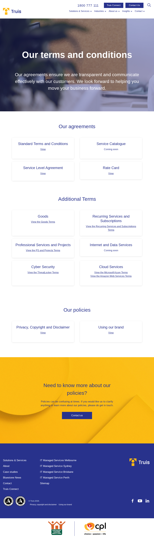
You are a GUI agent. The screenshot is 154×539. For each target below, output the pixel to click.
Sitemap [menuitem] (44, 483)
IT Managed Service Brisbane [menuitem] (56, 471)
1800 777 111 (88, 5)
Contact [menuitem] (138, 11)
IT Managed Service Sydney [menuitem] (56, 466)
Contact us (77, 415)
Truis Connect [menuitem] (11, 489)
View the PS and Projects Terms (43, 250)
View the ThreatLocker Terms (43, 272)
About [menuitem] (6, 466)
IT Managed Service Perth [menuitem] (54, 477)
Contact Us (134, 5)
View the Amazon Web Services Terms (111, 276)
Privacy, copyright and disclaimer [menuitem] (43, 505)
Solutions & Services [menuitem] (79, 11)
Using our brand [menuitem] (65, 505)
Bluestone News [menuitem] (12, 477)
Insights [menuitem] (126, 11)
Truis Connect (113, 5)
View (43, 149)
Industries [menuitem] (99, 11)
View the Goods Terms (43, 222)
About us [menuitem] (113, 11)
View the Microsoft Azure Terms (111, 272)
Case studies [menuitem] (10, 471)
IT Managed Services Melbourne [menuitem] (58, 460)
